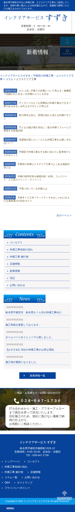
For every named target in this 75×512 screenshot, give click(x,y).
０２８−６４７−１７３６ (40, 401)
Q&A (7, 482)
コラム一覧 (11, 477)
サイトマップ (24, 482)
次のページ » (63, 215)
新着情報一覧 (37, 375)
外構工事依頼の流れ (21, 249)
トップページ (12, 461)
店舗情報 (15, 263)
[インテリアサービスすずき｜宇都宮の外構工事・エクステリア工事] (36, 21)
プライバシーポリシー (17, 487)
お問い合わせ (17, 285)
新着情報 (15, 270)
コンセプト (16, 242)
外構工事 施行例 (19, 256)
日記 (12, 278)
